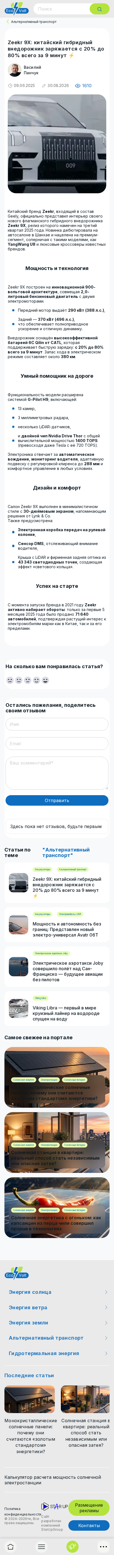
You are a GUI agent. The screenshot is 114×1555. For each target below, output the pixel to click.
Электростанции (49, 1079)
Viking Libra (40, 998)
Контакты (89, 1525)
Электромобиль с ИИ (70, 914)
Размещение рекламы (89, 1507)
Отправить (57, 800)
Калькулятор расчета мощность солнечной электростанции (52, 1479)
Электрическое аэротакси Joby (51, 953)
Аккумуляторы (42, 869)
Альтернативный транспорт (33, 22)
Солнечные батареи (74, 1079)
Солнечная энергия (23, 1079)
